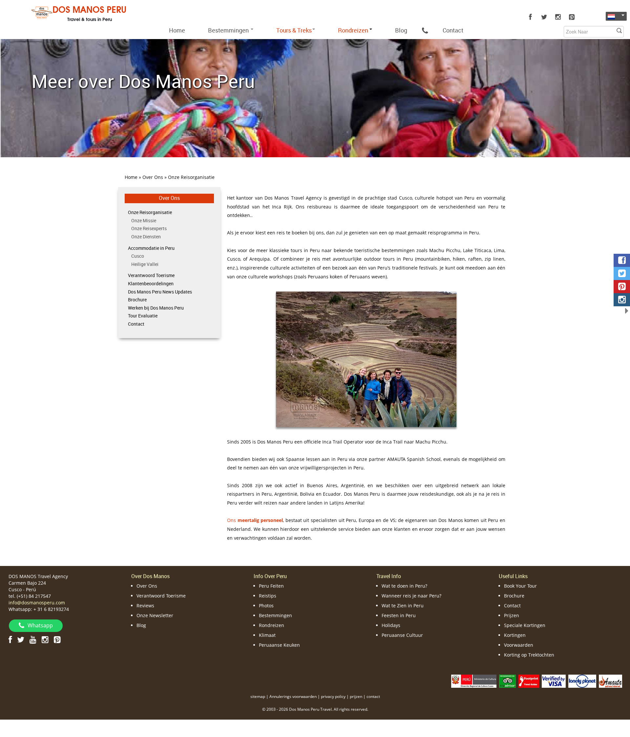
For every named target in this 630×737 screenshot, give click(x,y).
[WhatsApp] (425, 30)
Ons (255, 520)
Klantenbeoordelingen (151, 283)
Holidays (391, 625)
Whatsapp (40, 625)
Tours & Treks (294, 30)
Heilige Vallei (144, 264)
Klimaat (267, 635)
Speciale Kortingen (524, 625)
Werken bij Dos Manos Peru (156, 308)
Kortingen (515, 635)
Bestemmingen (229, 30)
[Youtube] (33, 639)
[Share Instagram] (622, 299)
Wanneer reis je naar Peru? (411, 596)
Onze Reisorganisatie (150, 212)
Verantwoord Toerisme (151, 275)
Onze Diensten (146, 236)
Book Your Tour (520, 586)
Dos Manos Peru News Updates (160, 292)
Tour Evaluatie (143, 316)
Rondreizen (271, 625)
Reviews (145, 605)
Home (177, 30)
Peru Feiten (271, 586)
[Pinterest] (571, 17)
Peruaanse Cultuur (402, 635)
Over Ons (169, 198)
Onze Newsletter (154, 615)
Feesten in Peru (399, 615)
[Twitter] (544, 17)
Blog (401, 30)
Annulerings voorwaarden (293, 696)
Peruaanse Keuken (279, 645)
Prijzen (511, 615)
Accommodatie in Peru (151, 248)
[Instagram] (558, 17)
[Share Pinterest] (622, 286)
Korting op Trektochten (529, 655)
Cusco (137, 256)
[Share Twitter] (622, 273)
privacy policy (333, 696)
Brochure (137, 299)
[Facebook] (530, 17)
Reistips (267, 596)
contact (373, 696)
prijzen (356, 696)
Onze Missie (143, 220)
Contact (453, 30)
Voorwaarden (518, 645)
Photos (266, 605)
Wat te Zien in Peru (403, 605)
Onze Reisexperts (149, 228)
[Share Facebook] (622, 260)
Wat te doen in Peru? (404, 586)
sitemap (257, 696)
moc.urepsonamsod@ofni (37, 602)
